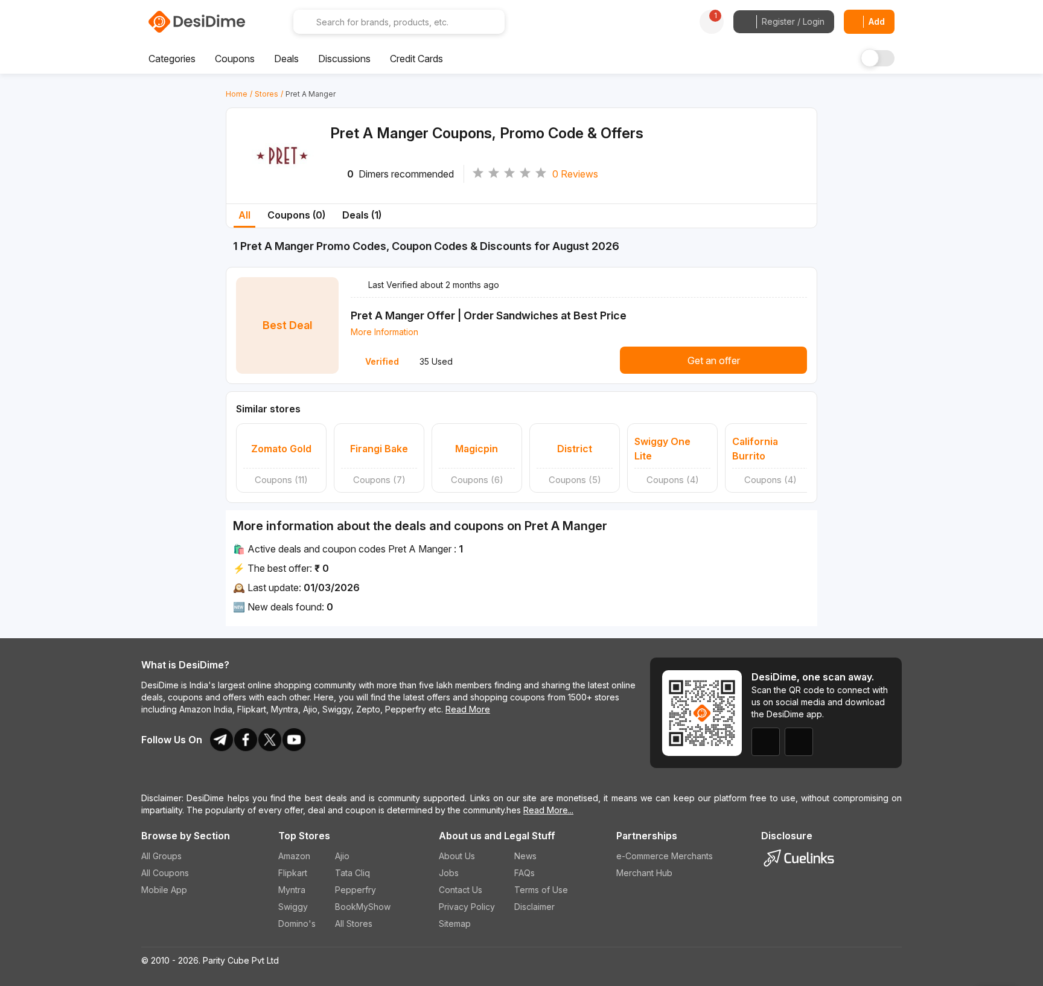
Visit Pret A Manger (283, 170)
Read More (467, 709)
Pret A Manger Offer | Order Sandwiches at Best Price (489, 315)
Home (236, 93)
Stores (266, 93)
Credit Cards (416, 59)
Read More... (548, 810)
